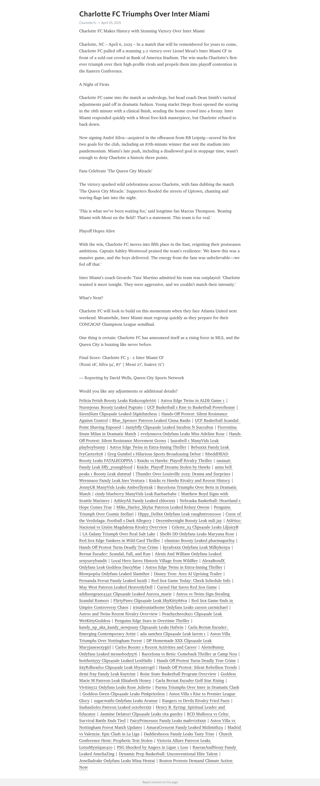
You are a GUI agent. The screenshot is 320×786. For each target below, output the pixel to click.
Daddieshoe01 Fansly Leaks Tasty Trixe (179, 734)
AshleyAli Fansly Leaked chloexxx (144, 500)
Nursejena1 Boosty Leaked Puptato (111, 407)
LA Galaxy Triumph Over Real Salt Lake (118, 534)
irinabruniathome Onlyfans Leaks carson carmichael (180, 607)
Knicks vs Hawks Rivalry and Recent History (189, 480)
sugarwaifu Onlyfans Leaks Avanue (126, 700)
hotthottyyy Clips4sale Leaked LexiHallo (115, 660)
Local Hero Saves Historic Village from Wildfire (154, 560)
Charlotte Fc (88, 23)
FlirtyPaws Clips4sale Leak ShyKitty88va (150, 600)
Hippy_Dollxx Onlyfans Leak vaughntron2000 (179, 514)
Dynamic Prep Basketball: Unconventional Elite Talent (168, 753)
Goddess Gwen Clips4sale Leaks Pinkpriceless (123, 693)
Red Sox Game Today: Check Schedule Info (191, 580)
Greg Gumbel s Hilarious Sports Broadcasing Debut (154, 454)
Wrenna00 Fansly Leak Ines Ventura (112, 480)
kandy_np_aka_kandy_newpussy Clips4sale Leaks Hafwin (131, 627)
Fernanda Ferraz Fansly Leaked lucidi (113, 580)
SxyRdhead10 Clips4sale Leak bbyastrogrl (117, 667)
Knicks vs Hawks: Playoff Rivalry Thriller (174, 460)
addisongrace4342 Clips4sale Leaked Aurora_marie (125, 594)
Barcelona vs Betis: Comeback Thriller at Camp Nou (189, 654)
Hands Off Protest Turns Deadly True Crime (118, 547)
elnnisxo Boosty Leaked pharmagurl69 (199, 540)
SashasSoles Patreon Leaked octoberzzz (115, 707)
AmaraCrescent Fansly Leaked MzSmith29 (184, 727)
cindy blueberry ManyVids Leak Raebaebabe (136, 493)
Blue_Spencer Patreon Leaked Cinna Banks (151, 420)
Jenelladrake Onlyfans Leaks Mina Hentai (117, 760)
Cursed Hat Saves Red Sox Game (187, 587)
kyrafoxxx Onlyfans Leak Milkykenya (196, 547)
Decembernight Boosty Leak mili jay (189, 520)
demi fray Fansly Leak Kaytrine (107, 673)
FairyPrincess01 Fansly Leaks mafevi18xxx (168, 720)
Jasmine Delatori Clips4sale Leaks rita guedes (141, 714)
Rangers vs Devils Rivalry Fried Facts (196, 700)
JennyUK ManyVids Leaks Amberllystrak (116, 487)
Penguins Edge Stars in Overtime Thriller (152, 620)
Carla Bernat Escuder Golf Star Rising (190, 680)
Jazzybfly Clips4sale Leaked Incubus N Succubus (169, 427)
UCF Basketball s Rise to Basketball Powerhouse (191, 407)
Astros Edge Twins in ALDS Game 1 (193, 400)
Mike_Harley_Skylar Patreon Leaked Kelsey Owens (162, 507)
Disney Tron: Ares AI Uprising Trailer (188, 573)
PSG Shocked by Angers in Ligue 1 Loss (152, 747)
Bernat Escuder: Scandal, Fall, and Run (114, 553)
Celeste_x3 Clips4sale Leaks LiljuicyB (205, 527)
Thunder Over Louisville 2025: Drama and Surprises (183, 473)
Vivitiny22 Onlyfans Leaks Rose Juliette (115, 687)
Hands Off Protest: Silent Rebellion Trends (198, 667)
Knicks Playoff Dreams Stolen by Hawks (173, 467)
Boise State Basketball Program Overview (178, 673)
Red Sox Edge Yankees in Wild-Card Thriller (119, 540)
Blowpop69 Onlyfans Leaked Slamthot (114, 573)
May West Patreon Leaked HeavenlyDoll (116, 587)
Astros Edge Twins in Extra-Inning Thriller (148, 447)
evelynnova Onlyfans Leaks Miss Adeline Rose (183, 433)
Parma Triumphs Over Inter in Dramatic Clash (197, 687)
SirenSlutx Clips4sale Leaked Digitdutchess (118, 413)
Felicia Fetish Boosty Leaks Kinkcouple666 (117, 400)
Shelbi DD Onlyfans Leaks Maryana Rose (197, 534)
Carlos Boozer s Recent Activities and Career (156, 647)
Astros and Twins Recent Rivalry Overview (118, 613)
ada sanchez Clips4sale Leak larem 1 (173, 633)
